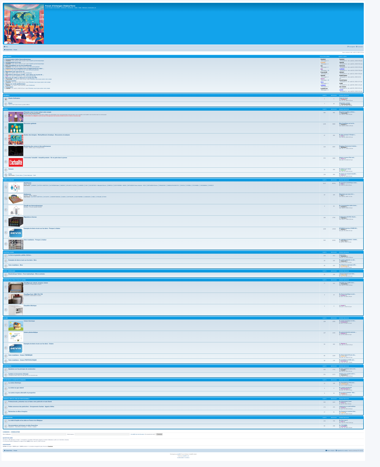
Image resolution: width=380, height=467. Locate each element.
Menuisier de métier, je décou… (347, 112)
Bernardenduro (345, 388)
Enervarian (344, 361)
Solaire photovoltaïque (31, 332)
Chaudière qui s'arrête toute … (347, 282)
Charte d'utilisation (14, 98)
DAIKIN (64, 196)
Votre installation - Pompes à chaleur (35, 240)
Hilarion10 (343, 261)
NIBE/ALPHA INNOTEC (173, 185)
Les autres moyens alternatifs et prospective (21, 392)
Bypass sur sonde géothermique (15, 84)
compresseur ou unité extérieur (347, 406)
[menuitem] (6, 47)
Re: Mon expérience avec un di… (347, 368)
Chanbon (343, 99)
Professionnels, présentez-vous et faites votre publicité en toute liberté (30, 401)
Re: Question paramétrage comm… (348, 182)
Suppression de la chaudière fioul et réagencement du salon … (24, 68)
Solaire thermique (29, 321)
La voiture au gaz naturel (16, 388)
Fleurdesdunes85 (345, 104)
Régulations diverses (30, 217)
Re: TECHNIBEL (343, 425)
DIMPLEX (110, 185)
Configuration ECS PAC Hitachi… (347, 216)
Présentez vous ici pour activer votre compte (41, 79)
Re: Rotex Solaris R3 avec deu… (347, 355)
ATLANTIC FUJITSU (72, 185)
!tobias (343, 412)
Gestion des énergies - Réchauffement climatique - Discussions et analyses (47, 135)
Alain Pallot (344, 240)
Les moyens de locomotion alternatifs (14, 379)
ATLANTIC (46, 196)
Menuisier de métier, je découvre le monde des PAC (21, 77)
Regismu (343, 333)
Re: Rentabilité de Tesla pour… (347, 382)
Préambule (6, 95)
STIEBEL (189, 185)
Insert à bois (342, 255)
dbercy (343, 170)
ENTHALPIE (70, 196)
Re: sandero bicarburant (345, 387)
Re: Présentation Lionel (345, 401)
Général (5, 109)
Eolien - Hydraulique (9, 271)
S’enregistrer (15, 432)
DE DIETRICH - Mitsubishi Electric (98, 185)
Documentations (7, 417)
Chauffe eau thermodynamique (36, 60)
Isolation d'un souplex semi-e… (347, 373)
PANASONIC (163, 185)
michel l (343, 356)
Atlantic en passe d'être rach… (347, 157)
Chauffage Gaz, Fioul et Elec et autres (14, 280)
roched (343, 407)
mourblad (343, 426)
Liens (10, 174)
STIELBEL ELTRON (101, 196)
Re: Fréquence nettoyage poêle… (348, 264)
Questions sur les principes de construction (21, 369)
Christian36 (344, 283)
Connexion (6, 432)
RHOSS (183, 185)
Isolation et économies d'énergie (18, 374)
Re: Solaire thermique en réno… (347, 320)
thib (342, 135)
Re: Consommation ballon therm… (348, 205)
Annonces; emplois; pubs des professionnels (16, 398)
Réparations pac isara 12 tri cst (14, 71)
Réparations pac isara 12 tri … (347, 194)
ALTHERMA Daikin (54, 185)
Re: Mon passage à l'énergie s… (347, 134)
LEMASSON (87, 196)
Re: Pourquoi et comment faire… (347, 411)
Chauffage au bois (8, 252)
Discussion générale (34, 66)
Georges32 (344, 322)
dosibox (343, 295)
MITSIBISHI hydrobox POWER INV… (348, 228)
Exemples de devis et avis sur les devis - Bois (22, 260)
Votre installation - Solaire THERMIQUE (20, 355)
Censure (10, 169)
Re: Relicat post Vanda (345, 168)
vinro (342, 421)
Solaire (5, 318)
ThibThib (343, 218)
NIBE (93, 196)
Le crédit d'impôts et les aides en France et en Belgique (25, 420)
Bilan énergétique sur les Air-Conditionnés (18, 65)
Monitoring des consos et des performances (37, 146)
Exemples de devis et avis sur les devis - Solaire (38, 343)
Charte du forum (343, 98)
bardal (342, 305)
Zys (342, 195)
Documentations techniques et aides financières (23, 425)
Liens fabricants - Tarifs (30, 175)
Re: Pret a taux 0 (343, 420)
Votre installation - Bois (15, 265)
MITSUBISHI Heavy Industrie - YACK (137, 185)
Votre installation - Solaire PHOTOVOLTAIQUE (22, 360)
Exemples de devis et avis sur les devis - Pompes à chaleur (42, 228)
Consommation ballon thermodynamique (18, 59)
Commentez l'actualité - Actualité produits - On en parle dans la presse (45, 157)
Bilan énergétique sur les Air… (347, 123)
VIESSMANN (204, 185)
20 (328, 70)
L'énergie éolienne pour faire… (347, 273)
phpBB (178, 454)
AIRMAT (34, 185)
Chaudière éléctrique (30, 305)
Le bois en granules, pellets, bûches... (20, 255)
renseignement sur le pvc (13, 62)
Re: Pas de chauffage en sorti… (347, 294)
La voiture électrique (14, 383)
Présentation (9, 87)
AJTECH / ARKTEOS (43, 185)
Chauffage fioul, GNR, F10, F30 (33, 294)
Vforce (342, 158)
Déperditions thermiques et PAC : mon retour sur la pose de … (24, 74)
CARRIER (81, 185)
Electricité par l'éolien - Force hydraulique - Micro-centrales (26, 274)
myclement (344, 375)
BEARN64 (343, 147)
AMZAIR (63, 185)
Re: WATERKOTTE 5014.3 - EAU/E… (348, 239)
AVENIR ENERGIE (55, 196)
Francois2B (344, 113)
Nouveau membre (10, 81)
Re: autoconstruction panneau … (348, 332)
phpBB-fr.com (186, 455)
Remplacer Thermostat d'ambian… (348, 146)
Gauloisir (343, 124)
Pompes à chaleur (8, 180)
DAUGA (343, 229)
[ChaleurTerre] (24, 23)
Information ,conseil (344, 103)
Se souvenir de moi (150, 434)
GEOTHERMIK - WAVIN (120, 185)
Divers (10, 103)
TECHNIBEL (196, 185)
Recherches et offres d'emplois (17, 411)
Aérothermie (27, 183)
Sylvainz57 (344, 256)
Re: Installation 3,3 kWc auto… (347, 359)
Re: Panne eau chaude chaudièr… (348, 173)
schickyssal (344, 383)
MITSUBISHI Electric (153, 185)
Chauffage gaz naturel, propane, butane (36, 283)
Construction (7, 366)
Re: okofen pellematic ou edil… (347, 260)
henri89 (343, 370)
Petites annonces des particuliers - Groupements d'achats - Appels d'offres (31, 406)
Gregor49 (343, 275)
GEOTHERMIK (79, 196)
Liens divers (20, 175)
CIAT (86, 185)
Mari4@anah (344, 266)
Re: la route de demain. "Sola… (347, 392)
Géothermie (29, 73)
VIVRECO (211, 185)
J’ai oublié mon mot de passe (137, 434)
